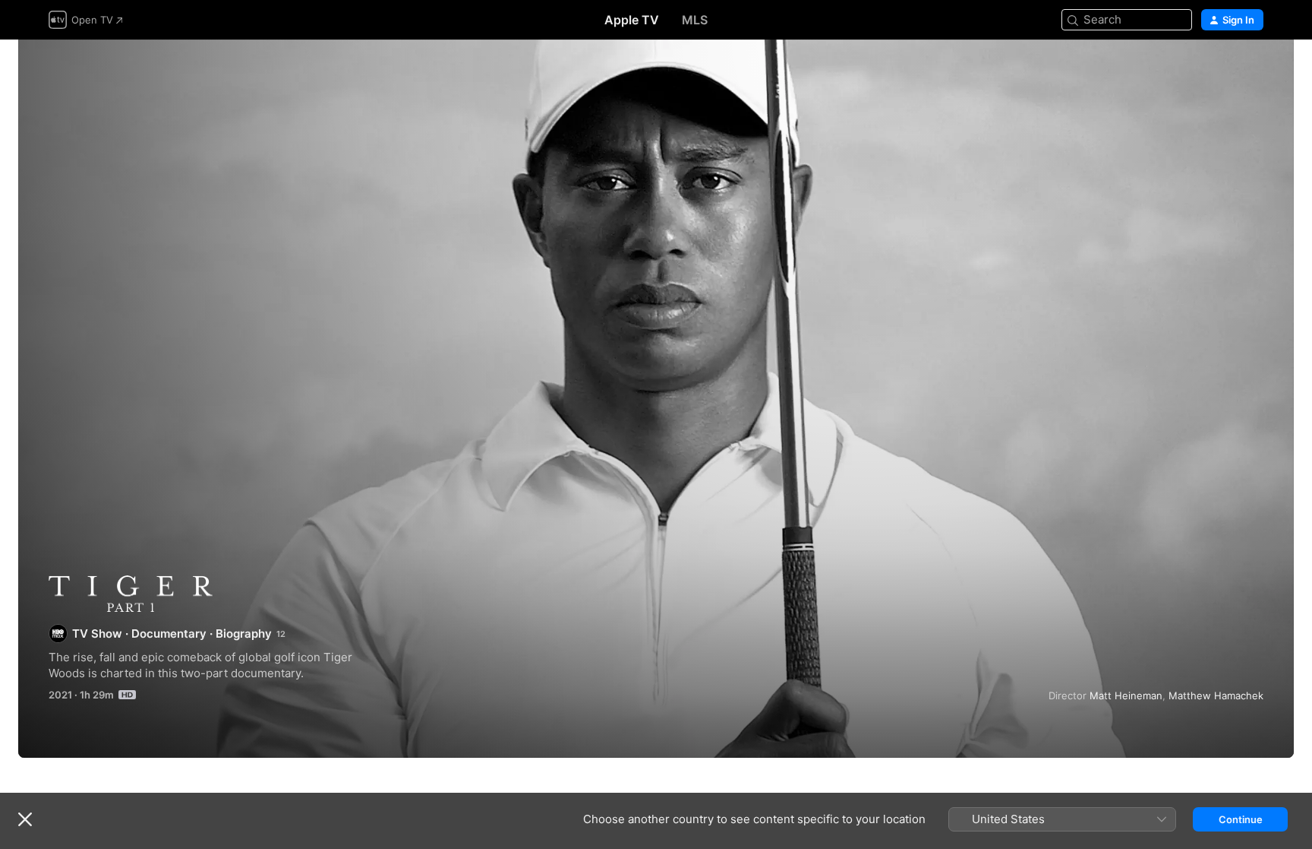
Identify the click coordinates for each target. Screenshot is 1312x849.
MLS (695, 19)
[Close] (25, 819)
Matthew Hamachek (1215, 695)
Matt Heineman (1126, 695)
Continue (1241, 819)
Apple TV (631, 19)
